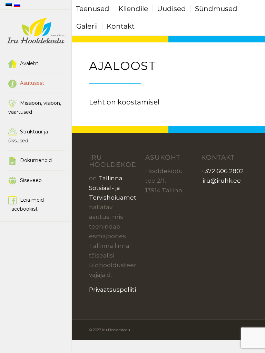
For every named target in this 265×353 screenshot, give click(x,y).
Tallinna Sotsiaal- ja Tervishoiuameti (113, 188)
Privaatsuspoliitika (116, 289)
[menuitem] (36, 63)
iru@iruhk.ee (221, 180)
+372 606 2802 (222, 171)
